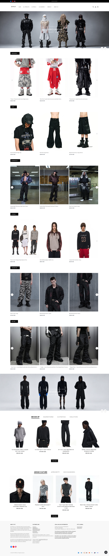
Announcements (79, 526)
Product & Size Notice (36, 530)
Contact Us (34, 526)
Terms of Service (35, 532)
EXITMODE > (14, 214)
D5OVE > (14, 106)
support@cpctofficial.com (43, 539)
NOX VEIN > (14, 321)
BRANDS (49, 6)
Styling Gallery (79, 527)
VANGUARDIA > (15, 53)
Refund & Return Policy (36, 528)
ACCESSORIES (41, 6)
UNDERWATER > (15, 267)
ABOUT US (56, 6)
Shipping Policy (35, 527)
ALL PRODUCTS (26, 6)
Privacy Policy (35, 531)
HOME (20, 6)
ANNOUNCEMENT (54, 1)
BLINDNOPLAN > (15, 160)
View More (54, 460)
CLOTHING (33, 6)
